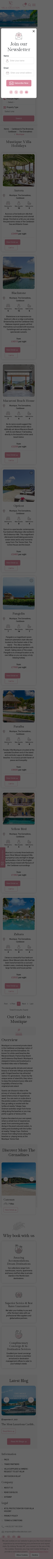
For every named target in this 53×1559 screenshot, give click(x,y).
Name (6, 56)
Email (6, 68)
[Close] (33, 31)
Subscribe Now (21, 83)
